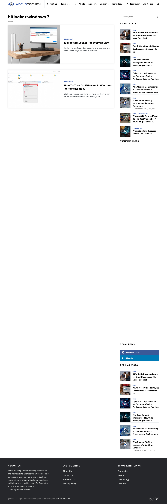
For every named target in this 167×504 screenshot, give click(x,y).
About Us (67, 471)
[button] (158, 4)
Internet (121, 475)
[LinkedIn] (157, 498)
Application (68, 82)
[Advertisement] (139, 243)
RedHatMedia (64, 499)
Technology (68, 39)
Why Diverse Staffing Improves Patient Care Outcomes (143, 103)
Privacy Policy (69, 483)
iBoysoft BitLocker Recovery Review (86, 42)
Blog (134, 30)
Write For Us (69, 479)
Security (122, 483)
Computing (123, 471)
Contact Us (68, 475)
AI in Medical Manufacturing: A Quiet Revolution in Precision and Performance (146, 90)
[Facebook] (151, 498)
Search (157, 16)
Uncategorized (142, 113)
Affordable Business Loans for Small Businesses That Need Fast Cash (145, 35)
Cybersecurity (138, 128)
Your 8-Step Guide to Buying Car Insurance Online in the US (146, 49)
